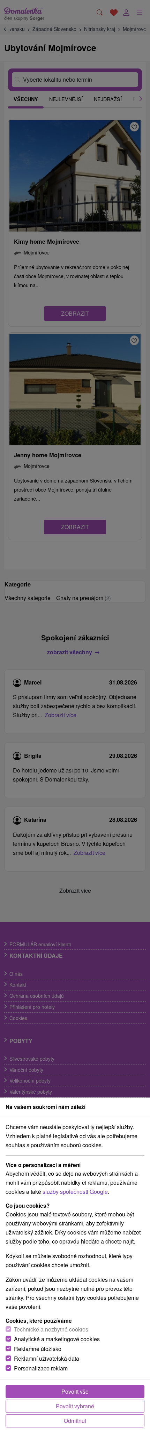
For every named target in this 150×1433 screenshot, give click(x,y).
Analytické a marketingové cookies (57, 1339)
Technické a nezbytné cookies (51, 1329)
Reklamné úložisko (37, 1349)
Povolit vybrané (75, 1406)
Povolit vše (75, 1391)
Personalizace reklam (41, 1368)
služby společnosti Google (75, 1192)
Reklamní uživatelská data (46, 1358)
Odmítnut (75, 1421)
